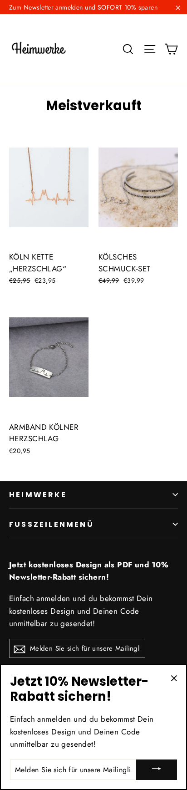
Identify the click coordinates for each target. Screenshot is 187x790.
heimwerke (38, 494)
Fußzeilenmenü (51, 524)
